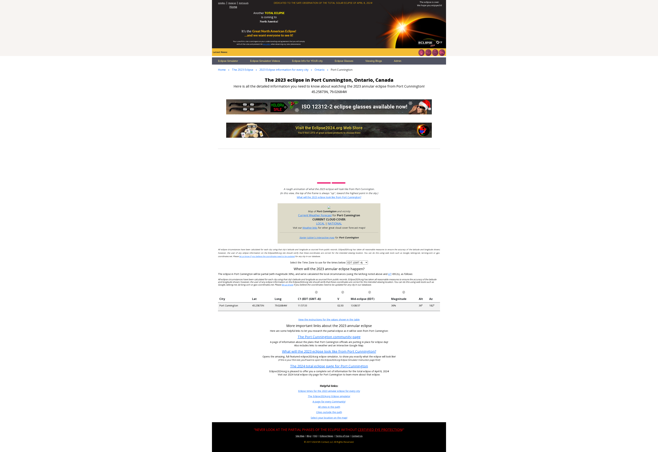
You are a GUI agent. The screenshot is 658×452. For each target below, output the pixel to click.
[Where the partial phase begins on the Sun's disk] (343, 292)
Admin (397, 61)
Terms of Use (342, 435)
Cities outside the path (329, 412)
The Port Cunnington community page (329, 337)
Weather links (309, 227)
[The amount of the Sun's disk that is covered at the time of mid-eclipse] (404, 292)
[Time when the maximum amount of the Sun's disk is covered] (369, 292)
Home (233, 7)
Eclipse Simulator (228, 61)
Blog (309, 435)
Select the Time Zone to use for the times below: (318, 262)
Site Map (300, 435)
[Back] (442, 52)
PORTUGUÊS (243, 3)
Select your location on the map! (329, 417)
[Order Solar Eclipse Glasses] (329, 106)
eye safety (267, 44)
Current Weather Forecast (315, 215)
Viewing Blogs (373, 61)
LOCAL (320, 223)
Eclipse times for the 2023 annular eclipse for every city (329, 391)
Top (650, 444)
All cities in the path (329, 406)
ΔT (390, 274)
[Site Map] (435, 52)
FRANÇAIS (232, 3)
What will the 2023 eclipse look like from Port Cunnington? (329, 197)
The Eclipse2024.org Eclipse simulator (329, 396)
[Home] (421, 52)
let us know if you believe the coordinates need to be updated (267, 256)
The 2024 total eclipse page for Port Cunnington (329, 366)
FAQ (315, 435)
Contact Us (357, 435)
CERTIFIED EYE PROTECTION (380, 429)
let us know (287, 284)
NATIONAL (335, 223)
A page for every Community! (329, 401)
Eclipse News (326, 435)
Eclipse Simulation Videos (265, 61)
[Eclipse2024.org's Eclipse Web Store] (329, 130)
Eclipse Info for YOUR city (307, 61)
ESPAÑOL (221, 3)
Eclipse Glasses (344, 61)
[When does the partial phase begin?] (316, 292)
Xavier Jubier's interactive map (316, 237)
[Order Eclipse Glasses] (428, 52)
